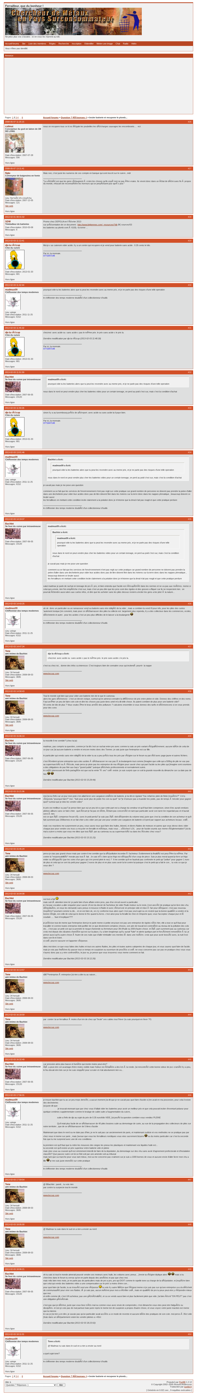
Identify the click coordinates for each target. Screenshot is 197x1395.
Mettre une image (105, 43)
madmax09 (11, 289)
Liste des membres (37, 43)
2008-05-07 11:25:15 (14, 122)
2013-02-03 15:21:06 (14, 791)
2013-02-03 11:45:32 (14, 328)
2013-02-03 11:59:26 (14, 408)
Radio (125, 43)
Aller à (8, 1382)
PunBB (182, 1382)
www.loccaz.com (51, 673)
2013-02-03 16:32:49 (14, 1059)
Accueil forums (12, 43)
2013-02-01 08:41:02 (14, 217)
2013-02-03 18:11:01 (14, 1334)
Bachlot (9, 377)
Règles (52, 43)
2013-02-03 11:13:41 (14, 240)
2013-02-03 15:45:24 (14, 849)
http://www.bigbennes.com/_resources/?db (97, 224)
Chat (118, 43)
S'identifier (89, 43)
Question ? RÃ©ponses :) (74, 117)
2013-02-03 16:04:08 (14, 893)
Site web (9, 206)
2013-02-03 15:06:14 (14, 736)
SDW (8, 221)
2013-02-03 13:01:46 (14, 452)
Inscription (76, 43)
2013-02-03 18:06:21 (14, 1269)
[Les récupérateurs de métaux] (73, 34)
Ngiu (7, 173)
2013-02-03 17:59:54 (14, 1179)
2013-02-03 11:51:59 (14, 372)
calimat (9, 126)
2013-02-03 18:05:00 (14, 1224)
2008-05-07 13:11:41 (14, 168)
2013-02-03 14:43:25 (14, 603)
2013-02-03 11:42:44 (14, 285)
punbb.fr (188, 1387)
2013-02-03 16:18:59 (14, 1014)
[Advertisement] (98, 86)
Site (23, 43)
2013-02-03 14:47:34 (14, 646)
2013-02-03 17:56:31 (14, 1095)
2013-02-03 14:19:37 (14, 519)
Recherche (63, 43)
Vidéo (133, 43)
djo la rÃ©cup (12, 245)
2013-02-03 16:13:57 (14, 970)
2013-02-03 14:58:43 (14, 691)
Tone (7, 651)
